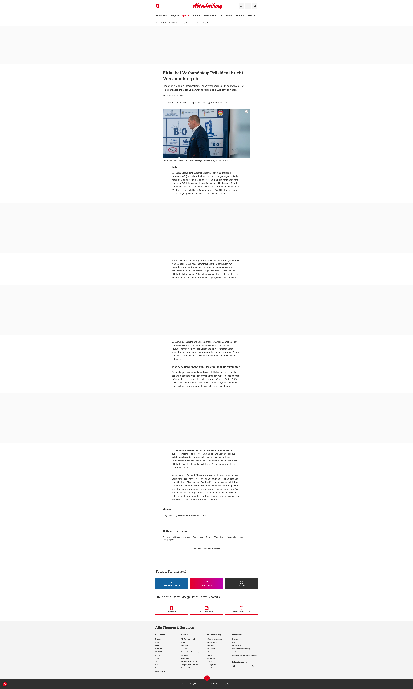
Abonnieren (210, 645)
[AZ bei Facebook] (233, 666)
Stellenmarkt (185, 668)
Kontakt (209, 655)
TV (221, 15)
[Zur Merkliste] (248, 6)
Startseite (159, 23)
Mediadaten (210, 658)
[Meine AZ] (254, 6)
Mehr (250, 15)
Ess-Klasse (184, 655)
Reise (157, 668)
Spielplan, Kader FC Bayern (190, 661)
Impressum (236, 639)
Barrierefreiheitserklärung (241, 649)
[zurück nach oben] (207, 679)
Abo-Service (210, 649)
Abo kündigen (237, 652)
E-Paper (209, 652)
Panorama (208, 15)
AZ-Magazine (211, 665)
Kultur (239, 15)
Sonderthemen (211, 668)
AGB (233, 642)
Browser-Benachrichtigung (190, 652)
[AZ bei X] (252, 666)
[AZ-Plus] (157, 6)
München (161, 15)
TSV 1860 (158, 652)
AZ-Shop (209, 661)
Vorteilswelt (185, 658)
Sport (184, 15)
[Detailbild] (246, 112)
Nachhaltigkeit (160, 671)
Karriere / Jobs (211, 642)
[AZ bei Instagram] (243, 666)
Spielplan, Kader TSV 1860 (190, 665)
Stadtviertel (159, 642)
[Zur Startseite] (207, 9)
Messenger (185, 645)
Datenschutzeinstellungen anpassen (244, 655)
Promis (196, 15)
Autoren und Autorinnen (214, 639)
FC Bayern (158, 649)
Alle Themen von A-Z (188, 639)
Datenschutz (236, 645)
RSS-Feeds (184, 649)
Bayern (175, 15)
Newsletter (184, 642)
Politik (229, 15)
